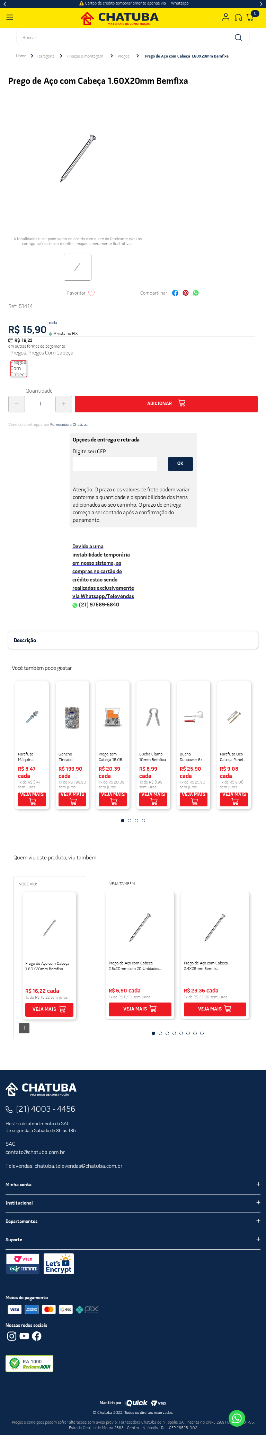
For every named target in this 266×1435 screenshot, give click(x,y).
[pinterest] (186, 294)
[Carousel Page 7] (195, 1033)
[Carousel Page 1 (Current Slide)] (122, 820)
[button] (18, 368)
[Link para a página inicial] (21, 56)
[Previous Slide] (4, 4)
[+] (63, 404)
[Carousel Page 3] (136, 820)
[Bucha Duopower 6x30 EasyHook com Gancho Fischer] (194, 717)
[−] (16, 404)
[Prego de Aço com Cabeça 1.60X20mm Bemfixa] (49, 928)
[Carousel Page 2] (129, 820)
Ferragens (45, 56)
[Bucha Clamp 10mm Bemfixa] (153, 717)
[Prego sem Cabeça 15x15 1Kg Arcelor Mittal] (113, 717)
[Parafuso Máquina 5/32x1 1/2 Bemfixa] (32, 717)
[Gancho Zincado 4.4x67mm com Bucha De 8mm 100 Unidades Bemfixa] (73, 717)
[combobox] (133, 37)
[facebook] (175, 294)
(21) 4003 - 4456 (46, 1109)
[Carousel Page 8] (202, 1033)
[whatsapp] (196, 294)
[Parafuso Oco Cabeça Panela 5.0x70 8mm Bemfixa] (234, 717)
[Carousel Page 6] (188, 1033)
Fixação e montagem (85, 56)
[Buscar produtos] (237, 37)
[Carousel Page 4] (143, 820)
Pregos (123, 56)
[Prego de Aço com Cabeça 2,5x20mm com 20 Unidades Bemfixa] (140, 928)
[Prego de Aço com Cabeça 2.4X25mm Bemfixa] (215, 928)
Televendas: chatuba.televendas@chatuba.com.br (64, 1166)
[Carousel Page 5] (181, 1033)
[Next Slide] (261, 4)
